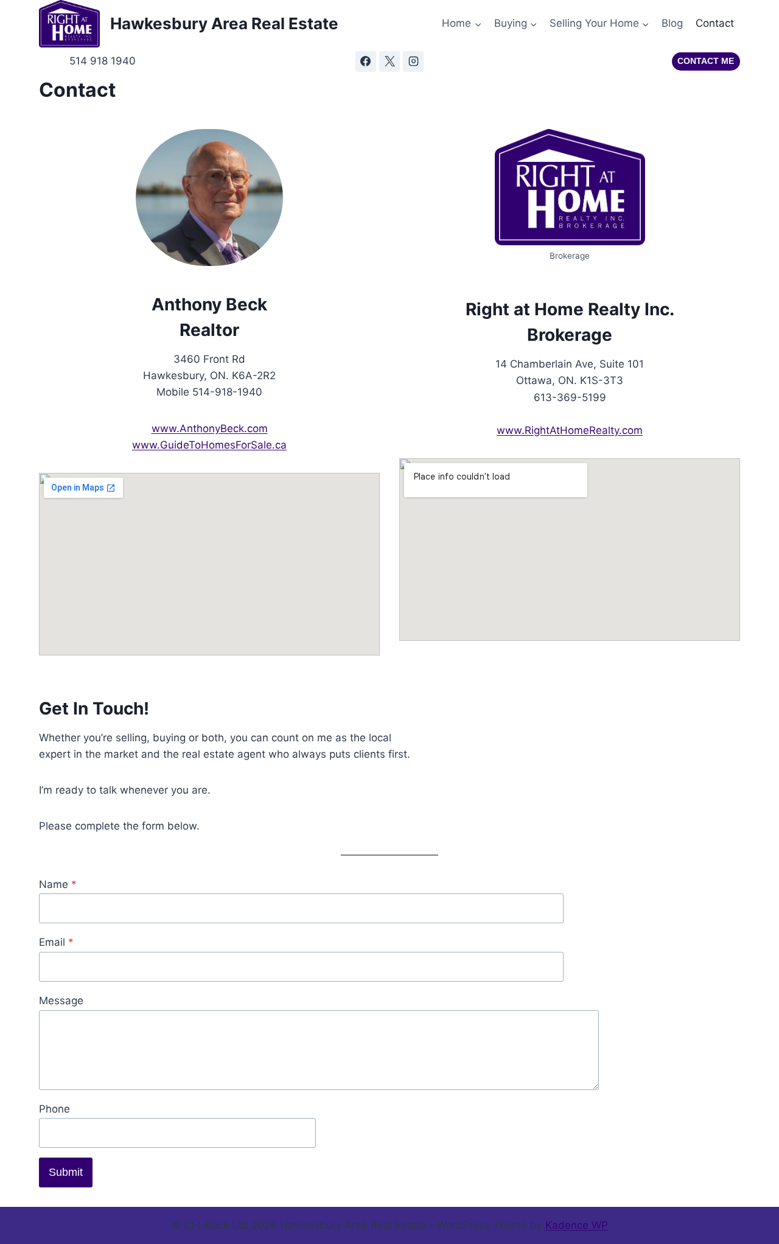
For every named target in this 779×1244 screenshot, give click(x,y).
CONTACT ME (705, 61)
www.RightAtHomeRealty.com (570, 430)
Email (56, 942)
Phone (54, 1109)
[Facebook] (365, 61)
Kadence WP (576, 1225)
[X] (389, 61)
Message (61, 1000)
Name (58, 884)
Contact (715, 23)
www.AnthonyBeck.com (210, 428)
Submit (66, 1172)
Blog (672, 23)
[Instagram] (413, 61)
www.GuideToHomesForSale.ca (209, 445)
